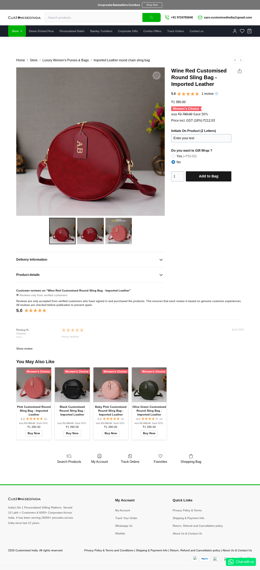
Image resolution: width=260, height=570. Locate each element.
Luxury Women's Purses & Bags (65, 60)
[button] (152, 5)
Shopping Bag (191, 461)
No (179, 162)
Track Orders (175, 31)
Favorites (160, 461)
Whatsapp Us (123, 525)
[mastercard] (195, 559)
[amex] (216, 559)
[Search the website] (151, 17)
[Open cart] (249, 31)
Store (15, 31)
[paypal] (205, 559)
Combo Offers (152, 31)
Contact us (197, 31)
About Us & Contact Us (187, 533)
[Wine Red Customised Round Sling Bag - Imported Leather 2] (118, 231)
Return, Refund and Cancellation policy (198, 525)
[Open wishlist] (242, 31)
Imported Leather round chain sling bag (122, 60)
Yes (187, 156)
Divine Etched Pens (41, 31)
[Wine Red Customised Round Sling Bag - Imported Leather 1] (90, 231)
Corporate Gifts (128, 31)
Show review (24, 348)
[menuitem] (235, 60)
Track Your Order (126, 518)
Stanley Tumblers (101, 31)
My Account (99, 461)
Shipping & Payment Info (188, 518)
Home (20, 60)
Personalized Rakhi (72, 31)
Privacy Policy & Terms (187, 510)
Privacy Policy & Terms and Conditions (108, 550)
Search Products (69, 461)
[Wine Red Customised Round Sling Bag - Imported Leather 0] (62, 231)
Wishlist (120, 533)
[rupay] (226, 559)
